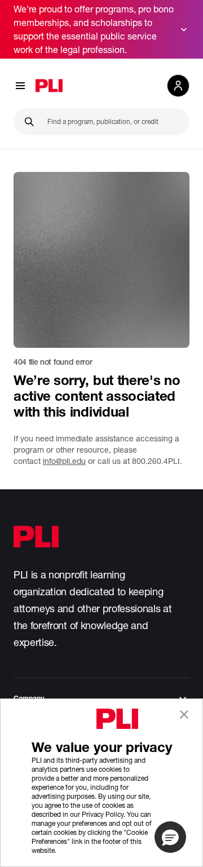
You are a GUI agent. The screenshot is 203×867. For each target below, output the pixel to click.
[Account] (178, 85)
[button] (170, 837)
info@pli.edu (64, 461)
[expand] (183, 29)
